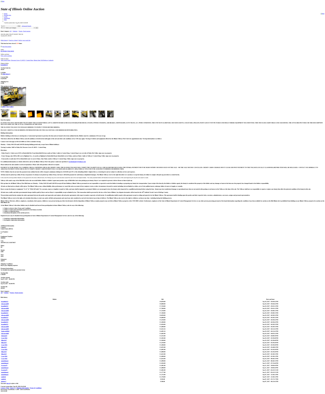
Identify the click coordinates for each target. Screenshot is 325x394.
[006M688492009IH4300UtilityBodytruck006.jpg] (49, 117)
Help (7, 388)
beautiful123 (4, 65)
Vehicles (15, 31)
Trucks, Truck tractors (24, 31)
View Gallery (10, 106)
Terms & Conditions (36, 388)
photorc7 (3, 381)
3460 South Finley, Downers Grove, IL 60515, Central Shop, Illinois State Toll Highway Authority (27, 60)
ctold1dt (3, 377)
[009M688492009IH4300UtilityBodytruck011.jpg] (75, 117)
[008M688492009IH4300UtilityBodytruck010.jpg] (66, 117)
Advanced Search (26, 26)
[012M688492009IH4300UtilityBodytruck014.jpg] (102, 117)
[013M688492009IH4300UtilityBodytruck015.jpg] (110, 117)
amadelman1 (4, 361)
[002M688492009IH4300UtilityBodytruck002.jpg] (13, 117)
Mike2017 (4, 340)
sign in (8, 383)
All (10, 31)
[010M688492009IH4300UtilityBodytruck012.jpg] (84, 117)
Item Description (6, 46)
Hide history (4, 40)
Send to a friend (13, 40)
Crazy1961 (4, 338)
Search (3, 26)
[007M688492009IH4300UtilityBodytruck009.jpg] (57, 117)
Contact (3, 388)
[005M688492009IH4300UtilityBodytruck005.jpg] (40, 117)
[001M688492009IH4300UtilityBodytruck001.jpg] (5, 117)
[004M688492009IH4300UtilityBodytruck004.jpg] (31, 117)
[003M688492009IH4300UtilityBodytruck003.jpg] (22, 117)
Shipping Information (22, 388)
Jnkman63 (4, 336)
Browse (3, 27)
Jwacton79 (4, 365)
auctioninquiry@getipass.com (77, 161)
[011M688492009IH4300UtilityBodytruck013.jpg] (93, 117)
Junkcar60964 (5, 331)
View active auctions (6, 55)
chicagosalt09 (5, 304)
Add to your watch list (24, 40)
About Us (12, 388)
